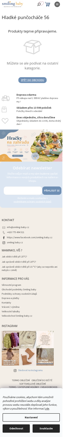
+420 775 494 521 (15, 232)
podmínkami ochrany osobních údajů (32, 201)
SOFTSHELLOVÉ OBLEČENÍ (32, 384)
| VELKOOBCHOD (49, 387)
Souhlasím (46, 428)
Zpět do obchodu (32, 80)
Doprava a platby (10, 298)
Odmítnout (16, 428)
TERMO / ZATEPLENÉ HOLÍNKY (24, 387)
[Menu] (57, 4)
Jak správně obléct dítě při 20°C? (19, 262)
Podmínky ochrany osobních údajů (19, 294)
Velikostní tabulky (11, 311)
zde (47, 409)
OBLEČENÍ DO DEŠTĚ (42, 380)
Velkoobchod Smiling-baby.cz (17, 316)
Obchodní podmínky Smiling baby (19, 289)
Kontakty (6, 302)
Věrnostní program (11, 285)
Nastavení (31, 417)
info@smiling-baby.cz (18, 227)
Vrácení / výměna (10, 307)
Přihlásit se (52, 190)
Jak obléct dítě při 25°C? (14, 256)
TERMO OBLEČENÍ (21, 380)
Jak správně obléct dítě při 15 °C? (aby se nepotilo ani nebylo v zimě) (29, 268)
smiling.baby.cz (15, 242)
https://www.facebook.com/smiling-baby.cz (29, 237)
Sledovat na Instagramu (30, 370)
